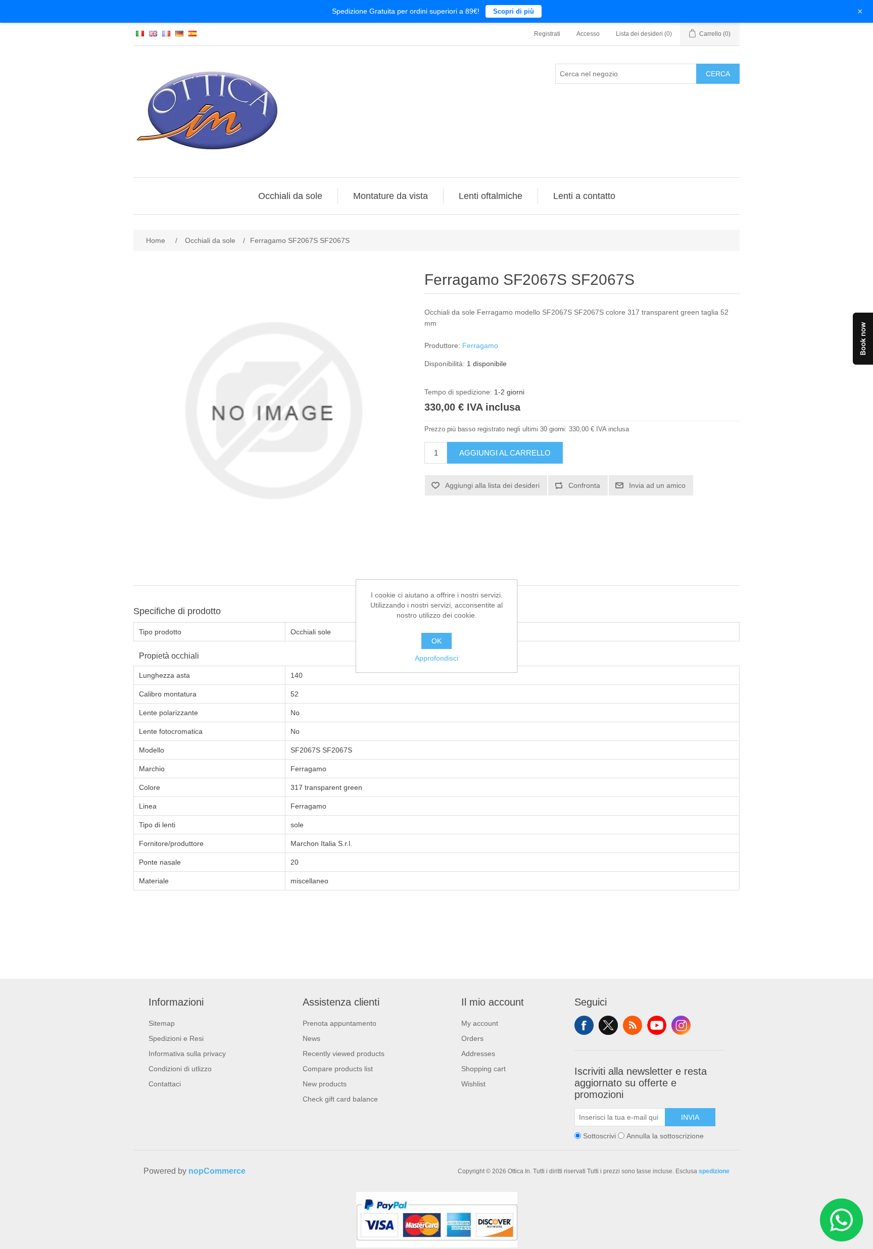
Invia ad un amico (657, 485)
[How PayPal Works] (436, 1245)
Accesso (588, 33)
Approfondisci (436, 658)
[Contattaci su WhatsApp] (841, 1219)
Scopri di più (513, 11)
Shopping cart (483, 1069)
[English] (153, 33)
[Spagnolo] (192, 33)
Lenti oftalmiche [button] (490, 196)
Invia (690, 1117)
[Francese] (166, 33)
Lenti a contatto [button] (584, 196)
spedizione (714, 1171)
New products (325, 1084)
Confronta (584, 485)
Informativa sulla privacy (187, 1054)
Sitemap (162, 1023)
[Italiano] (140, 33)
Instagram (681, 1025)
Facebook (584, 1025)
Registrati (547, 33)
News (311, 1038)
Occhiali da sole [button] (290, 196)
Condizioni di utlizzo (180, 1069)
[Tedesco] (179, 33)
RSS (632, 1025)
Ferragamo (480, 345)
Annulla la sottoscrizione (665, 1136)
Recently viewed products (343, 1054)
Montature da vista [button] (390, 196)
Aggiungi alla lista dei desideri (492, 485)
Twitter (608, 1025)
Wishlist (473, 1084)
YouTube (656, 1025)
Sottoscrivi (599, 1136)
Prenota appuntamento (339, 1023)
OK (436, 641)
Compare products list (338, 1069)
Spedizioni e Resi (176, 1038)
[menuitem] (290, 196)
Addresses (478, 1054)
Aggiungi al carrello (505, 452)
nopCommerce (217, 1171)
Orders (472, 1038)
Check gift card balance (340, 1099)
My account (479, 1023)
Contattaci (165, 1084)
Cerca (718, 74)
